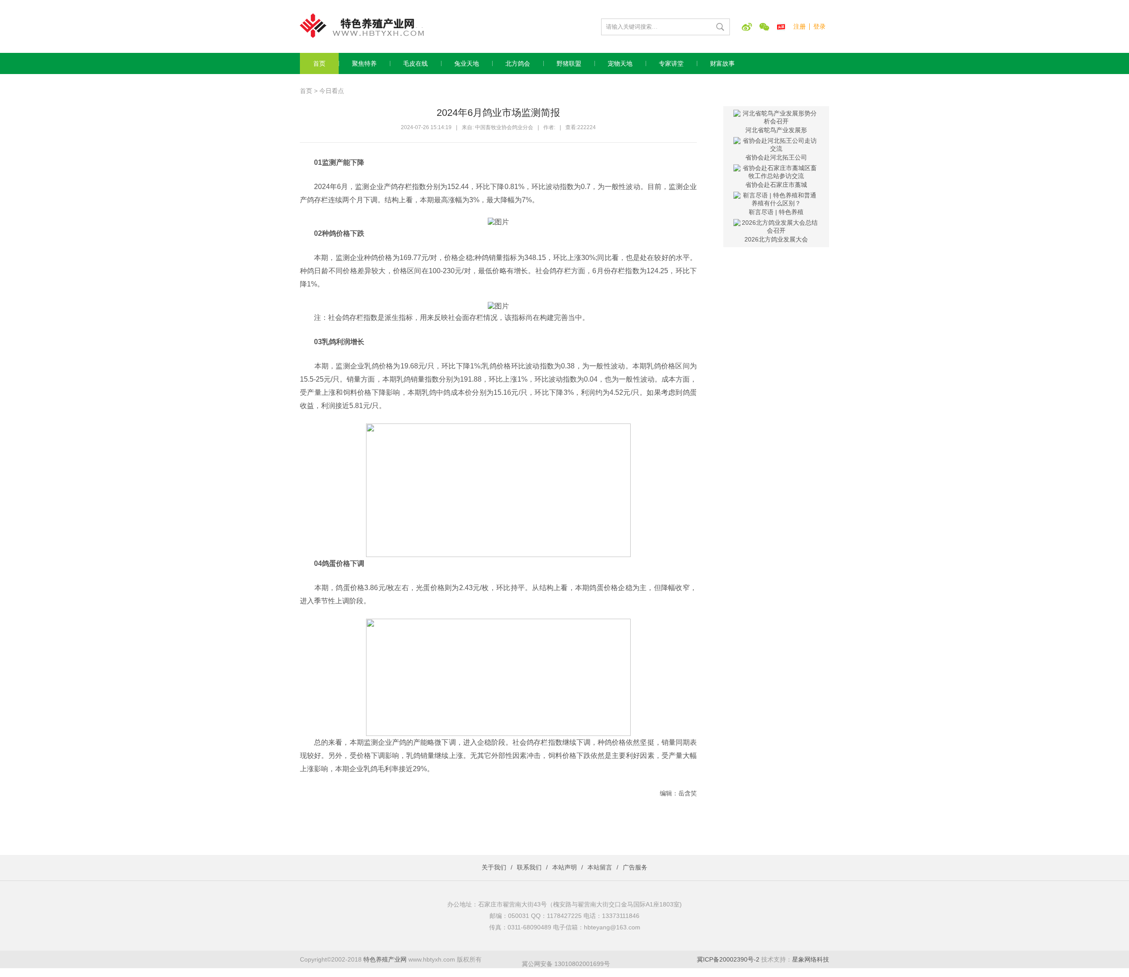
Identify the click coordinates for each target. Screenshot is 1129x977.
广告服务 (635, 867)
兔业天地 (466, 63)
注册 (799, 26)
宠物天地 (620, 63)
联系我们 (529, 867)
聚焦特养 (364, 63)
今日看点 (331, 90)
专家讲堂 (671, 63)
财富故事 (722, 63)
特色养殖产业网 (385, 959)
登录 (819, 26)
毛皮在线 (415, 63)
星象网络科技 (810, 959)
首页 (319, 63)
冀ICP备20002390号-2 (728, 959)
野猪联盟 (569, 63)
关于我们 (494, 867)
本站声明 (564, 867)
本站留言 (599, 867)
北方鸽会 (517, 63)
